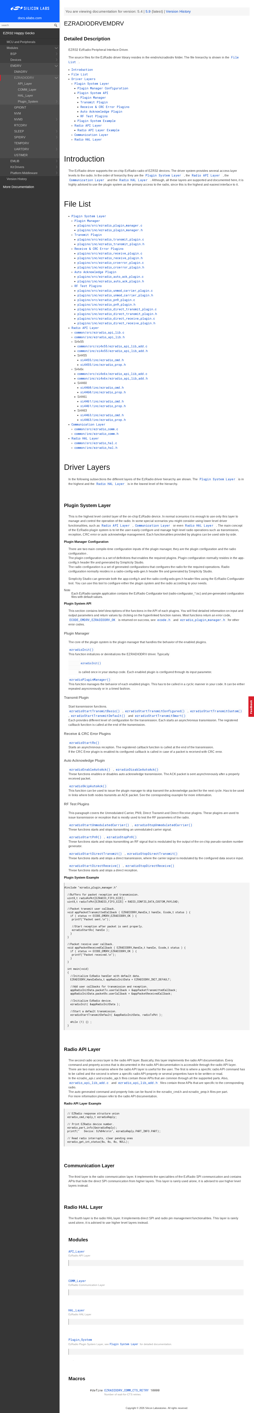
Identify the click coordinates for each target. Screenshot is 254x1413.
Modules (12, 48)
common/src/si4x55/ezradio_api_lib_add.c (112, 346)
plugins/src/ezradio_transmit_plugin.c (110, 239)
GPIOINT (20, 107)
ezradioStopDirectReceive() (150, 866)
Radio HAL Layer (88, 139)
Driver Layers (83, 79)
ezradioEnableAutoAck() (90, 769)
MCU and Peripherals (21, 42)
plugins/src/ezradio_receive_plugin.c (109, 253)
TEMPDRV (21, 143)
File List (79, 74)
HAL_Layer (25, 95)
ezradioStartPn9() (86, 837)
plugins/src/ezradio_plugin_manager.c (109, 225)
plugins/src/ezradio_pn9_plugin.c (106, 300)
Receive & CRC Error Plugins (104, 107)
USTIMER (21, 155)
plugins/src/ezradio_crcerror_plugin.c (110, 263)
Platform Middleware (24, 173)
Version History (17, 179)
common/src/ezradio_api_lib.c (99, 332)
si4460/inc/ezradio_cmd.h (102, 387)
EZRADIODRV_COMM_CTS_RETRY (127, 1390)
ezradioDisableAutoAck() (137, 769)
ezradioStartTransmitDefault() (99, 716)
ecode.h (164, 620)
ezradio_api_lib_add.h (139, 1083)
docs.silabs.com (30, 18)
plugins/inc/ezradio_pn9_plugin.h (106, 304)
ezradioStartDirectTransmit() (96, 854)
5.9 (149, 11)
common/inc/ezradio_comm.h (96, 434)
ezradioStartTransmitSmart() (160, 716)
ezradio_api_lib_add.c (89, 1083)
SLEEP (19, 131)
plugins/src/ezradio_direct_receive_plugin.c (116, 318)
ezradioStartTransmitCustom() (216, 711)
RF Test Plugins (94, 116)
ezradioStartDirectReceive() (95, 866)
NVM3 (18, 119)
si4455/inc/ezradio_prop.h (103, 365)
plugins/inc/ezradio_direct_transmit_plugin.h (117, 314)
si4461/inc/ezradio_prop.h (103, 406)
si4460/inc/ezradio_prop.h (103, 392)
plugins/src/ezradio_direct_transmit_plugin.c (117, 309)
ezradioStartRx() (84, 743)
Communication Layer (91, 135)
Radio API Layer (88, 125)
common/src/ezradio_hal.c (95, 443)
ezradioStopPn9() (122, 837)
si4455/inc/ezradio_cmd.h (102, 360)
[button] (251, 706)
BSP (13, 53)
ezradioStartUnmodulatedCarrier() (100, 825)
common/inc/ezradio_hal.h (95, 448)
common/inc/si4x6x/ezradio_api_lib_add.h (112, 378)
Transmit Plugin (94, 102)
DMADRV (20, 71)
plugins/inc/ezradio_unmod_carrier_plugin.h (115, 295)
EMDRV (15, 65)
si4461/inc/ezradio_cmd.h (102, 401)
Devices (15, 59)
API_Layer (25, 83)
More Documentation (18, 187)
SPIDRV (19, 137)
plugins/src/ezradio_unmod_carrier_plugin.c (115, 290)
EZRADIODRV (24, 77)
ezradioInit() (81, 649)
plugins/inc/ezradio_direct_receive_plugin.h (116, 323)
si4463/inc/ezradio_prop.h (103, 420)
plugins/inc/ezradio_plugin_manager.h (110, 230)
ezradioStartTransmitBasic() (95, 711)
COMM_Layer (27, 89)
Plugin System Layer (91, 83)
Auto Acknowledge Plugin (101, 111)
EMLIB (14, 161)
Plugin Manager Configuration (102, 88)
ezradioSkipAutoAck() (88, 786)
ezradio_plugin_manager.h (203, 620)
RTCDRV (20, 125)
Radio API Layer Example (98, 130)
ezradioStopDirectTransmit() (152, 854)
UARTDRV (21, 149)
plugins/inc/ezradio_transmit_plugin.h (110, 244)
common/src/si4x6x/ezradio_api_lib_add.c (112, 374)
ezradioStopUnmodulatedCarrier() (163, 825)
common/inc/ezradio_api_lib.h (99, 337)
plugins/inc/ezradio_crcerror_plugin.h (110, 267)
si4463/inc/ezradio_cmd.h (102, 415)
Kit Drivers (17, 167)
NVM (17, 113)
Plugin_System (28, 101)
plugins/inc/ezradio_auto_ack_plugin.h (110, 281)
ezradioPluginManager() (90, 679)
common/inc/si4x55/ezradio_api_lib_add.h (112, 351)
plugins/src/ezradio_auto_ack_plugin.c (110, 276)
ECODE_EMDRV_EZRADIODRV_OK (93, 620)
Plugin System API (92, 93)
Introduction (82, 69)
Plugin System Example (96, 121)
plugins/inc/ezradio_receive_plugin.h (110, 258)
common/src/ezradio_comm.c (96, 429)
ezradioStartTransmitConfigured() (156, 711)
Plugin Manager (93, 97)
